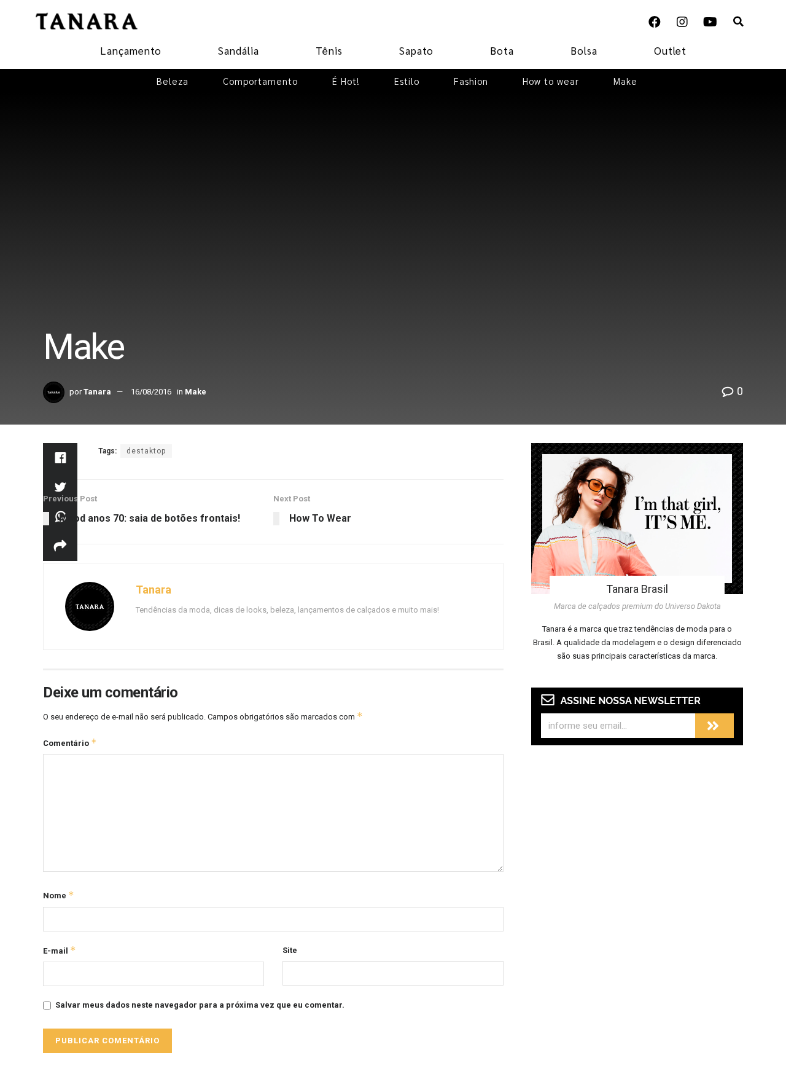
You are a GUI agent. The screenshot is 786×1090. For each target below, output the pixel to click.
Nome (58, 895)
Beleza (173, 81)
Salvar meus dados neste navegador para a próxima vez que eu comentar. (199, 1005)
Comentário (70, 742)
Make (625, 81)
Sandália (238, 50)
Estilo (406, 81)
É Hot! (346, 81)
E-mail (59, 950)
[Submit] (714, 725)
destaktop (146, 451)
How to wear (551, 81)
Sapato (416, 50)
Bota (502, 50)
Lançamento (130, 50)
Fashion (471, 81)
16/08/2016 (151, 391)
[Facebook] (654, 22)
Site (289, 950)
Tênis (329, 50)
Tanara (97, 391)
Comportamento (260, 81)
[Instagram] (682, 22)
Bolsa (583, 50)
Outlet (670, 50)
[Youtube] (710, 22)
